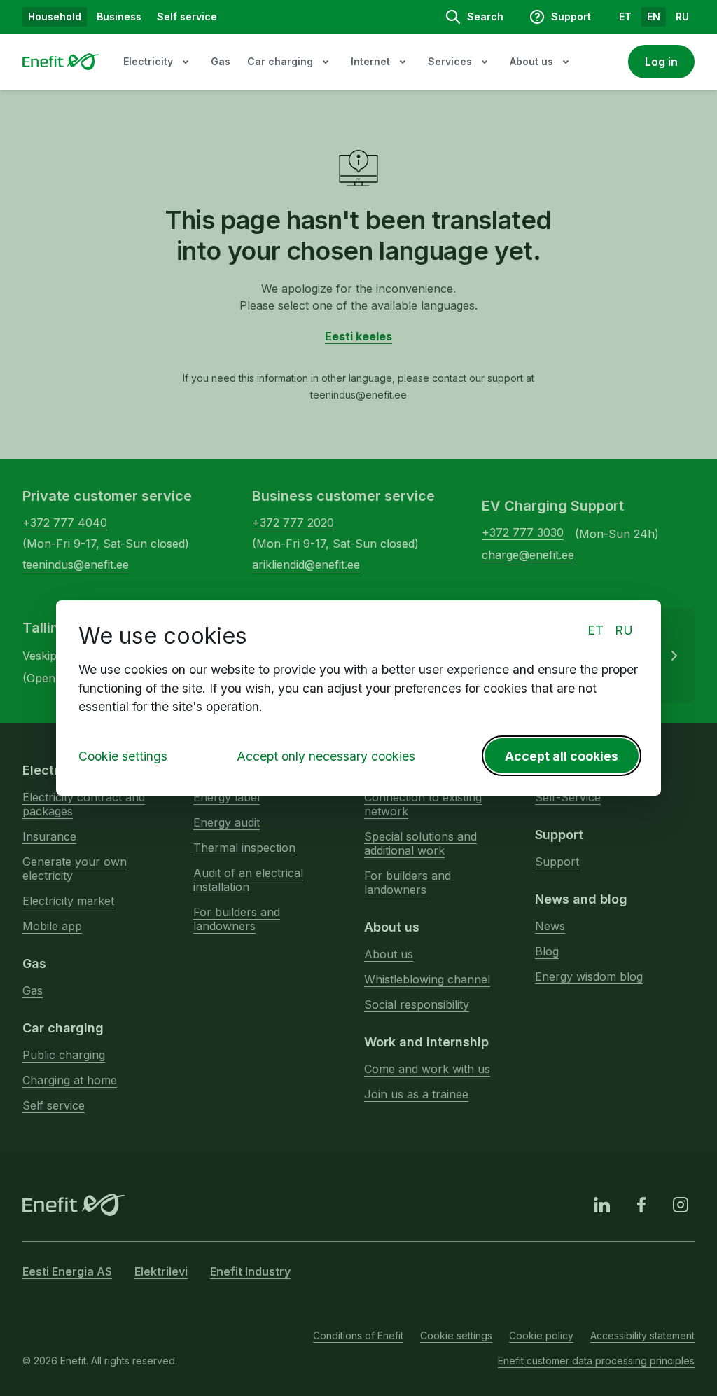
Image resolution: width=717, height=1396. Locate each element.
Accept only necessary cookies (326, 756)
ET (595, 630)
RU (624, 630)
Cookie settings (122, 756)
